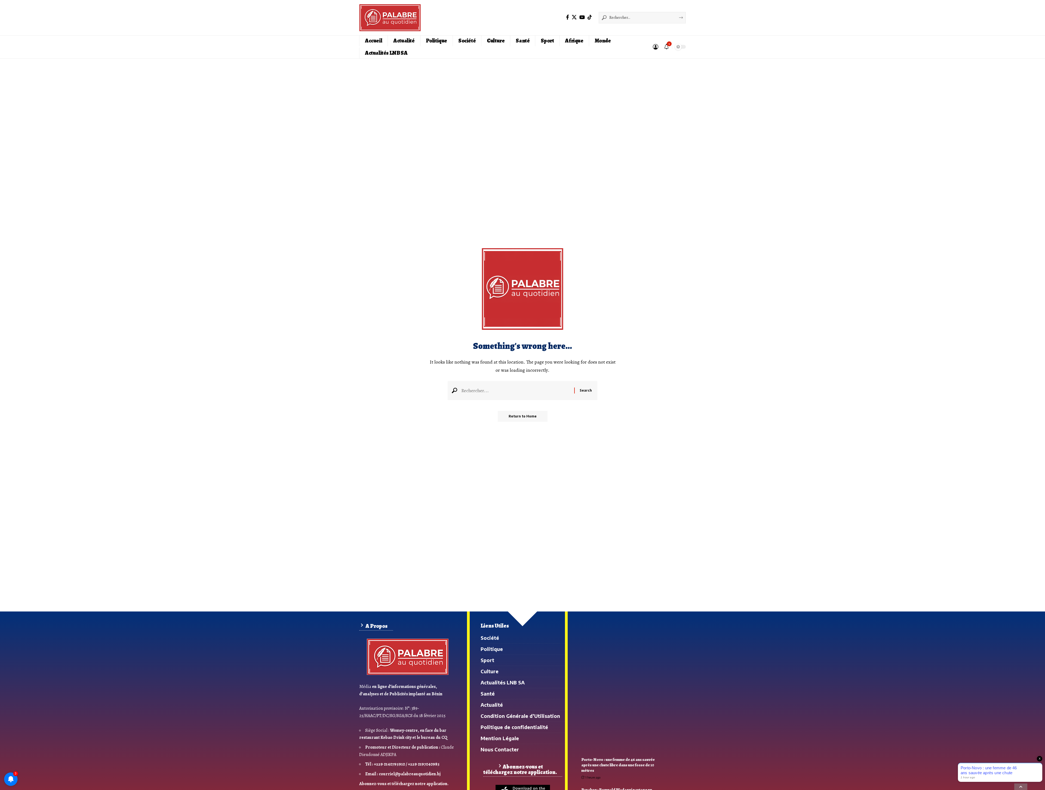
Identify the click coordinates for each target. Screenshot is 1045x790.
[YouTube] (582, 17)
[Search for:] (515, 390)
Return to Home (523, 416)
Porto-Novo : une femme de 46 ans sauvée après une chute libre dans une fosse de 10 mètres (618, 765)
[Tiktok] (589, 17)
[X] (574, 17)
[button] (655, 47)
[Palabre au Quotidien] (390, 17)
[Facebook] (567, 17)
